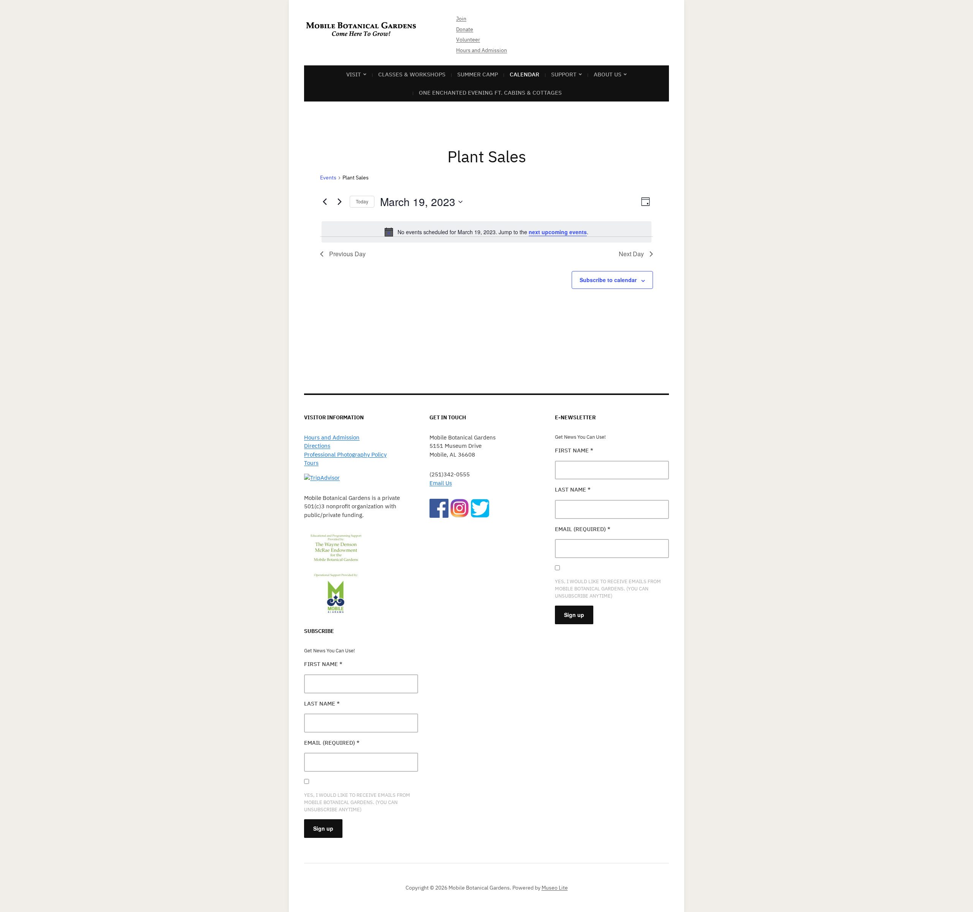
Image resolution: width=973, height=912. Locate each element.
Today (362, 201)
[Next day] (339, 201)
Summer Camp (477, 74)
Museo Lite (555, 887)
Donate (464, 29)
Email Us (440, 483)
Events (328, 177)
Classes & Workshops (411, 74)
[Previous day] (324, 201)
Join (461, 18)
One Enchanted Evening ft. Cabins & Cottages (490, 92)
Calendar (524, 74)
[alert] (486, 232)
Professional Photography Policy (345, 454)
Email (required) (332, 742)
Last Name (322, 703)
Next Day (631, 253)
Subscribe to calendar (608, 280)
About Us (607, 74)
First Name (323, 664)
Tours (311, 462)
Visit (353, 74)
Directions (317, 445)
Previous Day (347, 253)
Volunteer (468, 39)
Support (564, 74)
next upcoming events (558, 232)
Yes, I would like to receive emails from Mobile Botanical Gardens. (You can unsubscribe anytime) (357, 802)
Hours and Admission (481, 50)
